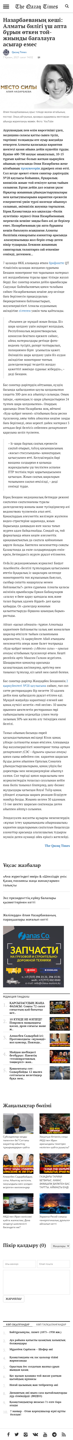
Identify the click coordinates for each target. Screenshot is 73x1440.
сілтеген (25, 311)
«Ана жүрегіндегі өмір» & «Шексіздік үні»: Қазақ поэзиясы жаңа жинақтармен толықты (35, 880)
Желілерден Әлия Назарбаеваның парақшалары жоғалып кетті (29, 917)
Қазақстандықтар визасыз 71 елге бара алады (35, 1403)
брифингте (56, 263)
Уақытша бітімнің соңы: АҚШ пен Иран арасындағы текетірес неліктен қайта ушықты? (54, 1142)
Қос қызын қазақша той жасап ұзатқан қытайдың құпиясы (35, 1377)
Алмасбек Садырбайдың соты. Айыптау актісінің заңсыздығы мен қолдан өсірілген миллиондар (17, 1182)
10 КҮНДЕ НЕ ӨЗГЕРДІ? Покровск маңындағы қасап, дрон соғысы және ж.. (28, 1024)
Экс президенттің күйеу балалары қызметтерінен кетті (29, 900)
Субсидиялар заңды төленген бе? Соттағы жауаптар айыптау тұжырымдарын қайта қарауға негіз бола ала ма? (16, 1145)
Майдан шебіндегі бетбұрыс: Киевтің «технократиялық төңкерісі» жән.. (23, 1057)
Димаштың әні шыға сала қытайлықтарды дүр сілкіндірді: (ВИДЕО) (38, 1394)
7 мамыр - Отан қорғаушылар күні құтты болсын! (37, 1412)
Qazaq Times (19, 52)
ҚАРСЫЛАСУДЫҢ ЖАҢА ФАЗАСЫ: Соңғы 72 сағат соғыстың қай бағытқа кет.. (27, 1007)
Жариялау (14, 1299)
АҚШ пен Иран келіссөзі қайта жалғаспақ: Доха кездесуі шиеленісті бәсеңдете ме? (17, 1222)
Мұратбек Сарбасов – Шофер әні (31, 1349)
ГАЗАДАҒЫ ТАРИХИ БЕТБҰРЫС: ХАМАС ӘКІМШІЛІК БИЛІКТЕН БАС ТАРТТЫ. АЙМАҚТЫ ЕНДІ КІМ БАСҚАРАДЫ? (55, 1183)
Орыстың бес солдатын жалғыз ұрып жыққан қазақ (34, 1368)
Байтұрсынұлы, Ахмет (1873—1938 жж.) (35, 1332)
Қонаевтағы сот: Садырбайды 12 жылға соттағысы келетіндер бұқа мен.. (26, 1073)
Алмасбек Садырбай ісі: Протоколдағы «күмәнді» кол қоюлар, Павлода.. (28, 1039)
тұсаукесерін (30, 168)
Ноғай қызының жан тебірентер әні (34, 1385)
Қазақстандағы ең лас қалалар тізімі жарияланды (34, 1359)
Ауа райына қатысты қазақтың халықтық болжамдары (37, 1341)
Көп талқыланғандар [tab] (51, 1324)
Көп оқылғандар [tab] (17, 1324)
